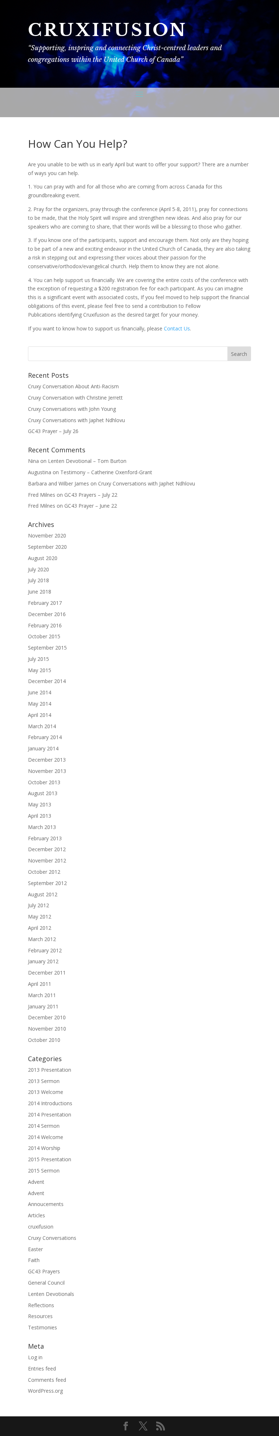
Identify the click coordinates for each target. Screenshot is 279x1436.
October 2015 (44, 636)
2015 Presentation (49, 1159)
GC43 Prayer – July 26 (53, 431)
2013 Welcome (45, 1091)
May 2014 (39, 703)
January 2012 (43, 961)
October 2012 (44, 871)
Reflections (41, 1305)
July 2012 (38, 905)
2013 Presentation (49, 1069)
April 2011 (39, 983)
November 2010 (47, 1028)
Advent (36, 1181)
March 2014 (42, 726)
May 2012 (39, 916)
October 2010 (44, 1039)
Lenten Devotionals (51, 1293)
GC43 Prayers (44, 1271)
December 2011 (47, 972)
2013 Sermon (44, 1081)
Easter (35, 1249)
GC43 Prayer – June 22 (90, 505)
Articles (36, 1215)
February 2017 (45, 602)
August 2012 (42, 894)
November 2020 (47, 535)
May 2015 (39, 670)
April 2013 (39, 815)
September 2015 (47, 647)
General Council (46, 1282)
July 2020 (38, 569)
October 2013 (44, 782)
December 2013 (47, 759)
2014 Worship (44, 1148)
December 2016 (47, 614)
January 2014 (43, 748)
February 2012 (45, 950)
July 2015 (38, 658)
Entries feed (42, 1368)
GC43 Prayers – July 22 (90, 494)
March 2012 (42, 939)
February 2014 (45, 737)
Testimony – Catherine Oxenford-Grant (106, 472)
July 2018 (38, 580)
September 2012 (47, 883)
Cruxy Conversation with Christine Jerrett (75, 397)
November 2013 (47, 770)
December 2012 (47, 849)
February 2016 (45, 625)
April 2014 (39, 714)
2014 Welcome (45, 1137)
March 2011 (42, 995)
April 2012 (39, 927)
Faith (34, 1260)
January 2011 (43, 1006)
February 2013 (45, 838)
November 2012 (47, 860)
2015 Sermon (44, 1170)
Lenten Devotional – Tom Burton (87, 460)
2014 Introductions (50, 1103)
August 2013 (42, 793)
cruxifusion (40, 1226)
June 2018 (39, 591)
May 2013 (39, 804)
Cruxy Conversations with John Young (72, 408)
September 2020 (47, 546)
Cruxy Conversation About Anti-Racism (73, 386)
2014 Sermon (44, 1125)
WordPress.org (45, 1390)
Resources (40, 1316)
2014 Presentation (49, 1114)
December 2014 (47, 681)
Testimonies (42, 1327)
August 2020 (42, 558)
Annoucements (46, 1204)
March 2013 (42, 827)
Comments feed (47, 1379)
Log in (35, 1357)
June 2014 (39, 692)
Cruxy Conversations (52, 1237)
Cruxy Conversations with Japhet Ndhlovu (76, 420)
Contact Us (177, 328)
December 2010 (47, 1017)
